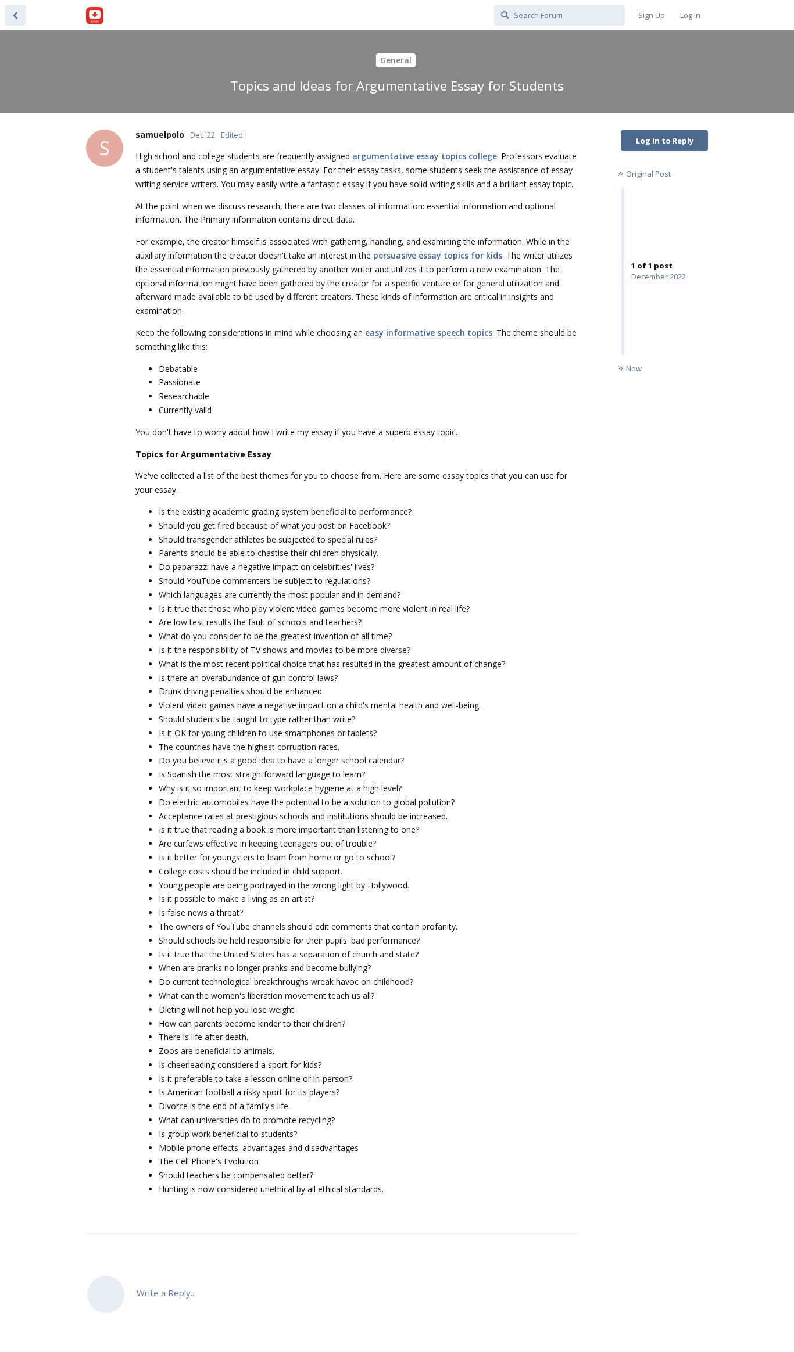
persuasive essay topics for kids (437, 255)
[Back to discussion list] (15, 15)
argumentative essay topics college (424, 156)
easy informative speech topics (428, 332)
